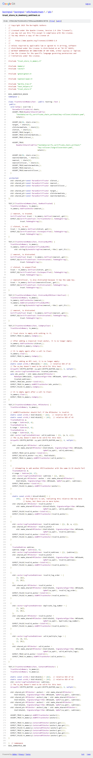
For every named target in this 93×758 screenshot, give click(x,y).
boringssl (7, 11)
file (52, 21)
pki (49, 11)
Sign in (88, 4)
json (89, 754)
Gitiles (14, 754)
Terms (28, 754)
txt (82, 754)
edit (59, 21)
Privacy (21, 754)
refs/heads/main (34, 11)
